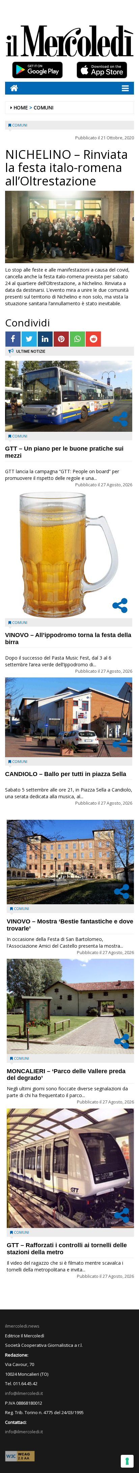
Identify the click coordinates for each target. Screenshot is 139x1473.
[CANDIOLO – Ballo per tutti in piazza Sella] (68, 717)
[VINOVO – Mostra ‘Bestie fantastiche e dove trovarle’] (70, 862)
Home (20, 107)
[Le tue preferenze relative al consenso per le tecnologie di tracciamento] (127, 1461)
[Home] (11, 88)
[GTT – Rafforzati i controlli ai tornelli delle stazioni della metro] (70, 1168)
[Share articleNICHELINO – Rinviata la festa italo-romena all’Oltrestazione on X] (29, 339)
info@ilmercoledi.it (24, 1432)
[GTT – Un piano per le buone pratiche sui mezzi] (68, 396)
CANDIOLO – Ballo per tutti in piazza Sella (65, 774)
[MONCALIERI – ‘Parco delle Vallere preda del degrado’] (70, 1006)
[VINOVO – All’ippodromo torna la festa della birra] (68, 554)
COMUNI (43, 107)
